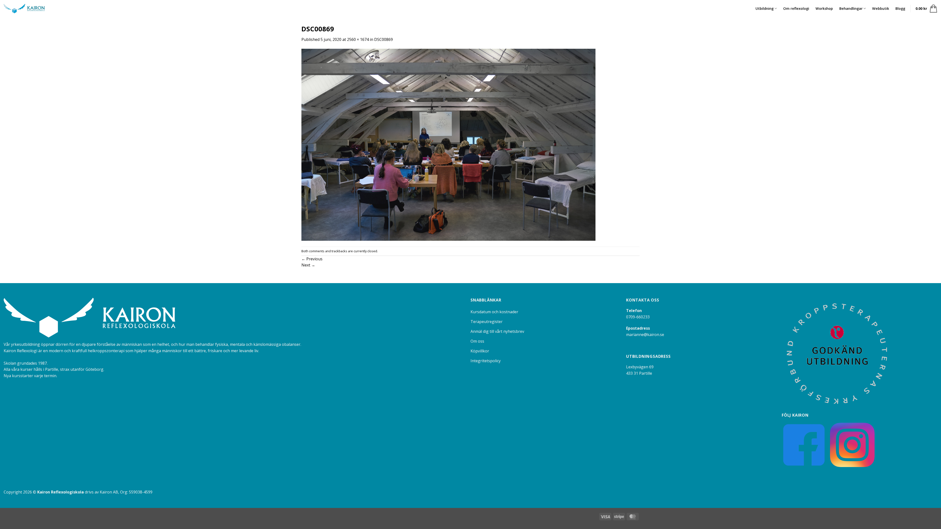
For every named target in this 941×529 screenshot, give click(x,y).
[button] (926, 8)
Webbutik (880, 8)
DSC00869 (383, 39)
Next (308, 265)
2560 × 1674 (358, 39)
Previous (311, 259)
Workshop (824, 8)
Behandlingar (851, 8)
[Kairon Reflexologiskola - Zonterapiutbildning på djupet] (24, 8)
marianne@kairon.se (645, 334)
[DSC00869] (448, 144)
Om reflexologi (796, 8)
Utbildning (764, 8)
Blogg (900, 8)
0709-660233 (638, 317)
